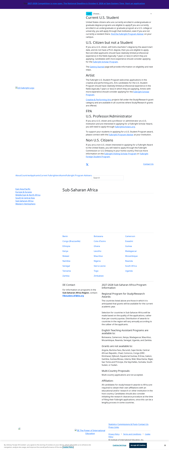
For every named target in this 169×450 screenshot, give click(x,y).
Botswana (98, 236)
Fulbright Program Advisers (79, 175)
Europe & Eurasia (23, 192)
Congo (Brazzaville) (71, 241)
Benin (65, 236)
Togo (96, 271)
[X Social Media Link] (87, 164)
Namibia (66, 261)
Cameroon (130, 236)
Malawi (65, 256)
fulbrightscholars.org (125, 126)
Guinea (128, 246)
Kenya (65, 251)
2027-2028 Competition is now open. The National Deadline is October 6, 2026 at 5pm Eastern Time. (76, 3)
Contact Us (143, 424)
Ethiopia (66, 246)
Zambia (65, 275)
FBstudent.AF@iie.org (73, 295)
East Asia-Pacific (22, 189)
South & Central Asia (25, 198)
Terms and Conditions (132, 434)
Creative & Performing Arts (98, 99)
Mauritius (98, 256)
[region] (84, 445)
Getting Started (97, 66)
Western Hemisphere (25, 203)
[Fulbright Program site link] (142, 164)
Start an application (135, 3)
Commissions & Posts (127, 424)
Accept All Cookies (138, 445)
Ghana (97, 246)
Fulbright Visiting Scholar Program (120, 153)
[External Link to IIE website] (90, 431)
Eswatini (129, 241)
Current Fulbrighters (49, 175)
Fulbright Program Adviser (121, 134)
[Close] (165, 445)
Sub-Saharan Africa (24, 201)
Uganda (129, 271)
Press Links (114, 427)
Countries (25, 175)
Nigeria (97, 261)
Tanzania (66, 271)
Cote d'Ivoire (100, 241)
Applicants (35, 175)
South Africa (131, 266)
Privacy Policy (114, 434)
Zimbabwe (99, 275)
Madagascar (131, 251)
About (18, 175)
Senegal (66, 266)
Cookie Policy (68, 447)
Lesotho (97, 251)
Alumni (62, 175)
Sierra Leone (100, 266)
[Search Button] (93, 172)
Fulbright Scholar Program (105, 61)
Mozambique (131, 256)
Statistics (113, 424)
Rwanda (129, 261)
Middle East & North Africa (27, 195)
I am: (89, 13)
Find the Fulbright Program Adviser (127, 34)
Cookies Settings (119, 445)
